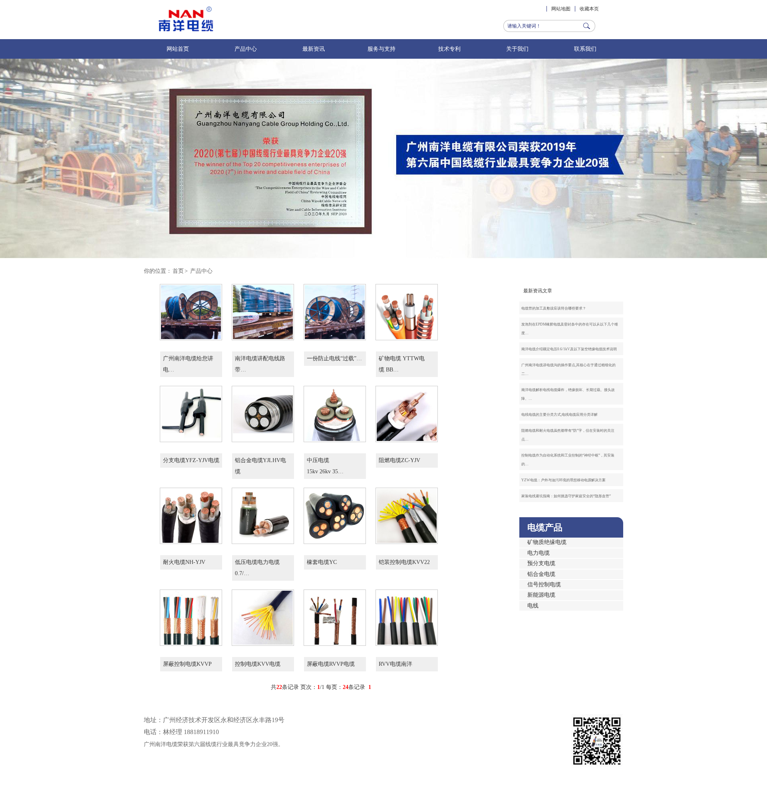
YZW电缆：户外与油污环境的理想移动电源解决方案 (563, 480)
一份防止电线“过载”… (334, 358)
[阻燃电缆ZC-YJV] (407, 435)
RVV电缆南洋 (395, 664)
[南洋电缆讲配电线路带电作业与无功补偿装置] (263, 333)
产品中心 (245, 49)
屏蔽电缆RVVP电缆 (331, 664)
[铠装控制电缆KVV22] (407, 537)
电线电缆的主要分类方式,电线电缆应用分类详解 (559, 415)
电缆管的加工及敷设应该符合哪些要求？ (553, 308)
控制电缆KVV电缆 (257, 664)
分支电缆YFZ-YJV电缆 (191, 460)
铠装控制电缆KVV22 (404, 562)
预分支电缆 (541, 563)
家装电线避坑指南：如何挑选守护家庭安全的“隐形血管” (566, 496)
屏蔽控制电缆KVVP (187, 664)
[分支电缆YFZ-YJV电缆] (191, 435)
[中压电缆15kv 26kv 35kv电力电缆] (335, 435)
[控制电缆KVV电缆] (263, 639)
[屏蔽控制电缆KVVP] (191, 639)
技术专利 (449, 49)
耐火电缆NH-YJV (184, 562)
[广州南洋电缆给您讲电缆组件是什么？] (191, 333)
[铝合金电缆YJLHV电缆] (263, 435)
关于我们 (517, 49)
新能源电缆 (541, 595)
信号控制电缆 (544, 585)
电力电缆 (538, 553)
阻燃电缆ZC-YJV (399, 460)
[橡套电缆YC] (335, 537)
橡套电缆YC (322, 562)
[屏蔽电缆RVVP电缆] (335, 639)
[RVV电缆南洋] (407, 639)
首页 (178, 271)
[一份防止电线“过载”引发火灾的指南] (335, 333)
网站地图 (560, 9)
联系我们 (585, 49)
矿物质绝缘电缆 (546, 542)
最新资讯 (313, 49)
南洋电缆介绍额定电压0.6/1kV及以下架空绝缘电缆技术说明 (569, 349)
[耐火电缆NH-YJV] (191, 537)
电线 (532, 606)
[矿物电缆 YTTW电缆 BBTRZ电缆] (407, 333)
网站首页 (178, 49)
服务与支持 (381, 49)
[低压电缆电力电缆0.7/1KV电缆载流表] (263, 537)
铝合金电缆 (541, 574)
